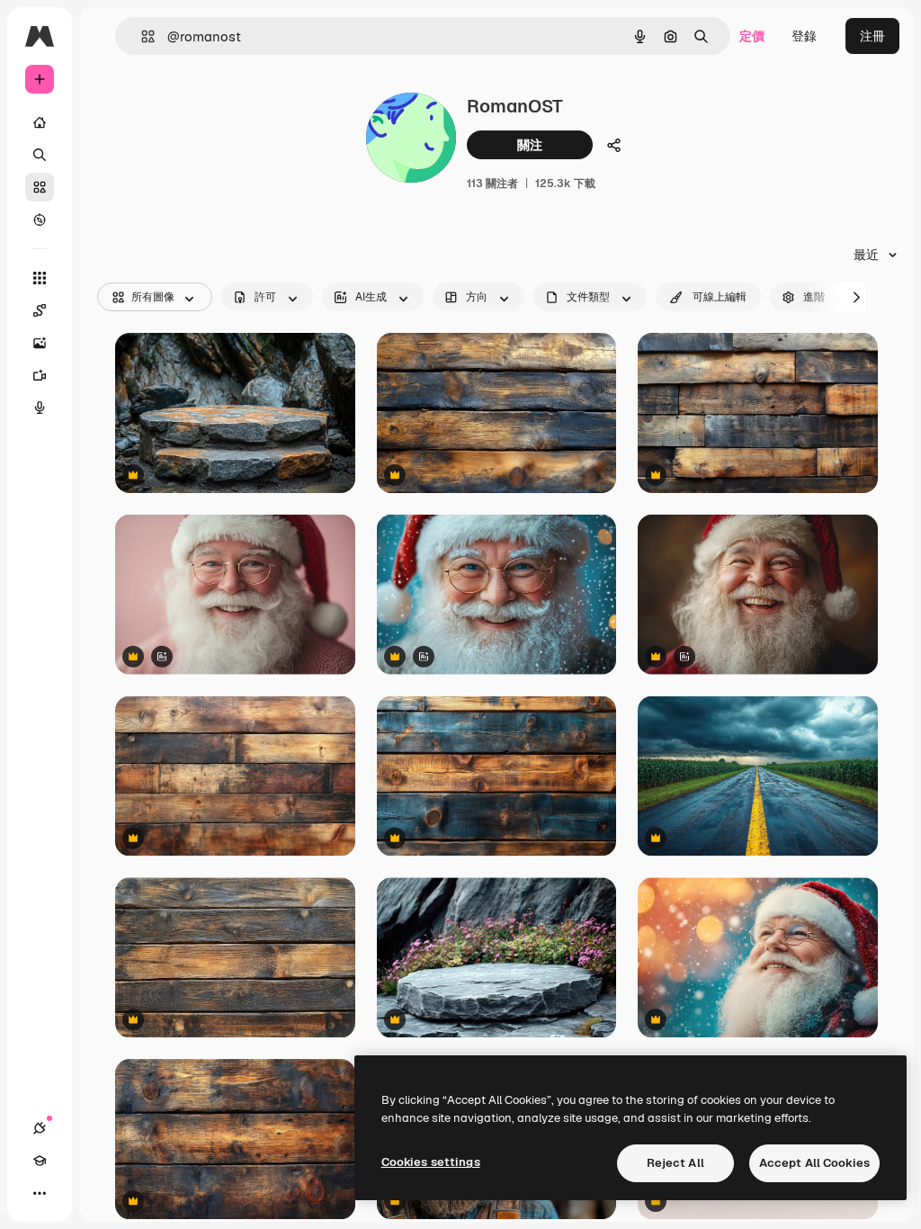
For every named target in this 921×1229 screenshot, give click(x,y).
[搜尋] (39, 154)
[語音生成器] (39, 407)
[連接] (39, 1128)
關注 (529, 145)
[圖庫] (39, 187)
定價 (752, 36)
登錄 (804, 36)
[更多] (39, 1193)
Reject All (675, 1163)
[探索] (39, 219)
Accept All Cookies (814, 1163)
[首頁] (39, 122)
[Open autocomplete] (140, 36)
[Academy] (39, 1160)
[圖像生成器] (39, 342)
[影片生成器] (39, 375)
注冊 (872, 36)
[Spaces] (39, 310)
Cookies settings (430, 1162)
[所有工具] (39, 278)
